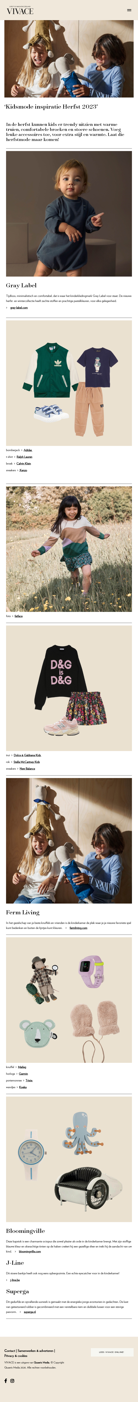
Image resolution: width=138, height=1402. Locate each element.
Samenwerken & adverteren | (36, 1350)
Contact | (11, 1350)
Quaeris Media (41, 1362)
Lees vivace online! (111, 1352)
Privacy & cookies (15, 1355)
